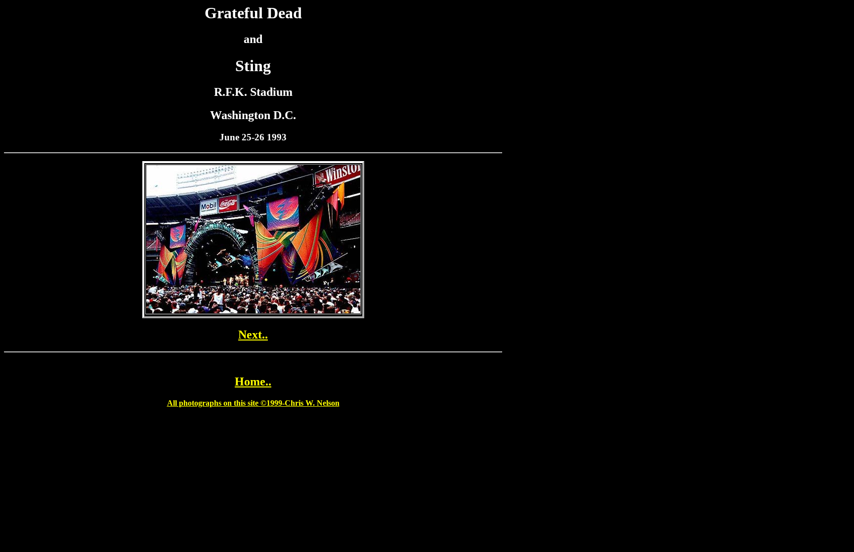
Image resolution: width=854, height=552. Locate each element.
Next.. (253, 334)
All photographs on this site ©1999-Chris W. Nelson (253, 403)
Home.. (253, 381)
